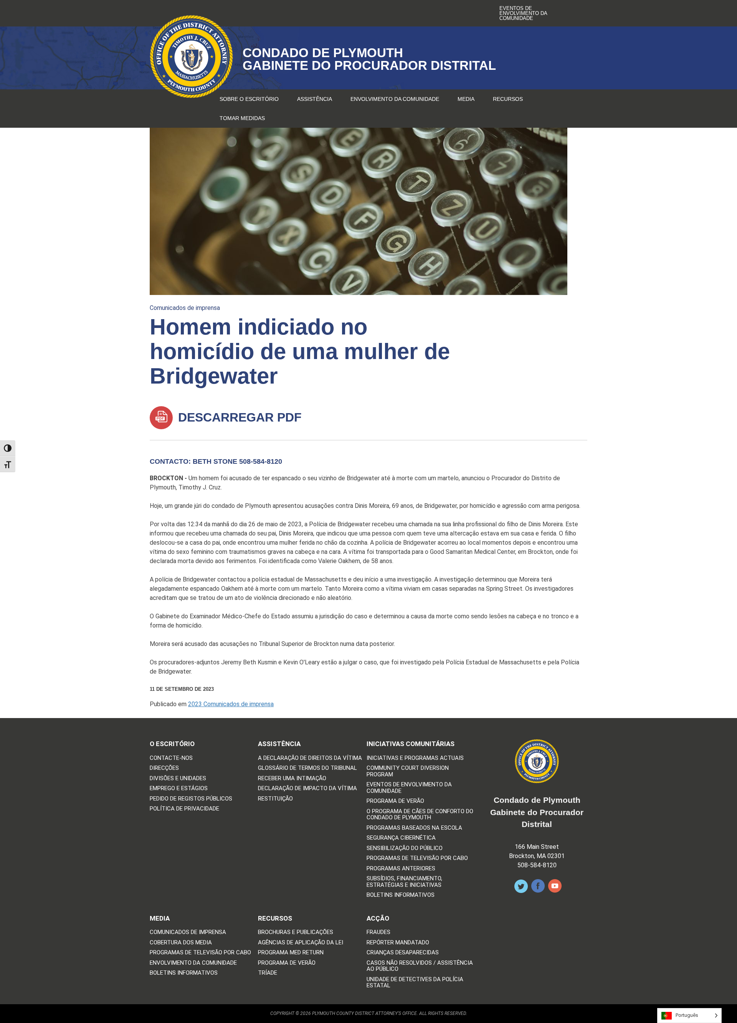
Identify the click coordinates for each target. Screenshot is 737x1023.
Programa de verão (395, 801)
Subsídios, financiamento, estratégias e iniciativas (404, 881)
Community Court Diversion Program (408, 771)
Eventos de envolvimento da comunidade (523, 13)
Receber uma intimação (292, 778)
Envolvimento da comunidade (394, 99)
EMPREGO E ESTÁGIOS (179, 788)
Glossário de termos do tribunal (307, 768)
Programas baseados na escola (414, 828)
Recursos (508, 99)
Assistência (314, 99)
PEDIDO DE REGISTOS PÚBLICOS (191, 799)
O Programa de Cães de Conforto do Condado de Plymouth (420, 814)
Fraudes (378, 932)
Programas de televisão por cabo (417, 858)
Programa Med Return (291, 952)
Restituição (275, 799)
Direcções (164, 768)
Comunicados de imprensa (185, 307)
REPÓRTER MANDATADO (398, 942)
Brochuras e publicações (295, 932)
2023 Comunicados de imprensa (231, 704)
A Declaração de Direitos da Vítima (310, 758)
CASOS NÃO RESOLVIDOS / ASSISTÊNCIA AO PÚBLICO (420, 966)
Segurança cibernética (401, 838)
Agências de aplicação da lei (300, 942)
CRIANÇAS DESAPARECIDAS (403, 952)
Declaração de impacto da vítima (307, 788)
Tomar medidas (242, 118)
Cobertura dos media (181, 942)
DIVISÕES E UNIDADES (178, 778)
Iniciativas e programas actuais (415, 758)
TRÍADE (267, 973)
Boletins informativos (401, 895)
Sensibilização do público (405, 848)
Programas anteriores (401, 868)
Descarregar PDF (238, 417)
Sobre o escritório (249, 99)
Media (466, 99)
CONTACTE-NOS (171, 758)
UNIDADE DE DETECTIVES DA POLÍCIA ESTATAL (415, 982)
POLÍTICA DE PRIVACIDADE (184, 809)
